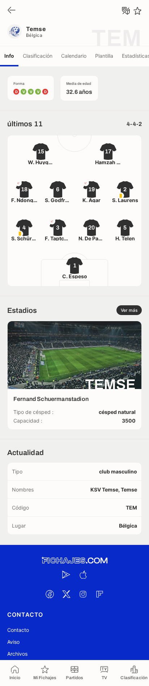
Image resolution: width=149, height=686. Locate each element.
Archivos (17, 654)
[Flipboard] (99, 594)
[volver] (11, 11)
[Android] (66, 574)
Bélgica (34, 35)
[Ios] (82, 574)
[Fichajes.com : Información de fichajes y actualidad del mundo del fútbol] (74, 560)
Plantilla (104, 56)
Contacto (18, 630)
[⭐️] (137, 10)
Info (9, 56)
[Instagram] (82, 594)
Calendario (73, 56)
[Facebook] (49, 594)
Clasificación (37, 56)
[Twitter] (66, 594)
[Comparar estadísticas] (126, 10)
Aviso (13, 642)
